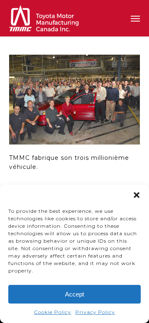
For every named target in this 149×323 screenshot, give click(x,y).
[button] (136, 195)
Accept (74, 294)
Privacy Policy (95, 312)
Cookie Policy (52, 312)
